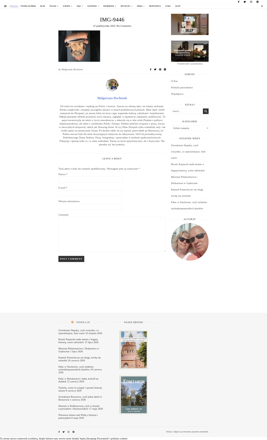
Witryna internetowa (69, 201)
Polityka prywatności (182, 87)
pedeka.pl (83, 322)
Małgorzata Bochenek (72, 69)
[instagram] (251, 2)
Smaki (140, 6)
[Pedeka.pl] (13, 6)
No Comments (124, 25)
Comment (63, 214)
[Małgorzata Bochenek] (112, 90)
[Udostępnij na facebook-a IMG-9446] (151, 69)
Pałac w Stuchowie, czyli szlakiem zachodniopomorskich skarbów (75, 368)
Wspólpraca (155, 6)
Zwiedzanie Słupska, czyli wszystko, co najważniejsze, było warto (188, 151)
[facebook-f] (238, 2)
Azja (79, 6)
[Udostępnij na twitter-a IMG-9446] (155, 69)
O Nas (168, 6)
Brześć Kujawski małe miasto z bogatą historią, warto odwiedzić (78, 341)
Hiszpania (92, 6)
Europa (66, 6)
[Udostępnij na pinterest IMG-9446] (160, 69)
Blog (42, 6)
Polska (53, 6)
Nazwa (62, 174)
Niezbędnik (108, 6)
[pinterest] (257, 2)
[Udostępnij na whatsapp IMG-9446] (165, 69)
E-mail (62, 187)
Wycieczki (125, 6)
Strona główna (28, 6)
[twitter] (245, 2)
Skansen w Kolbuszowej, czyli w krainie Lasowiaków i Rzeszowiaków (79, 407)
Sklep (178, 6)
